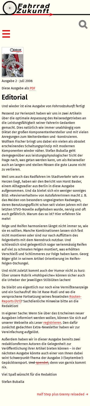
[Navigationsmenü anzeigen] (44, 34)
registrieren (52, 323)
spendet (42, 363)
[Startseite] (45, 9)
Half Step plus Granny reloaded (61, 394)
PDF (32, 88)
